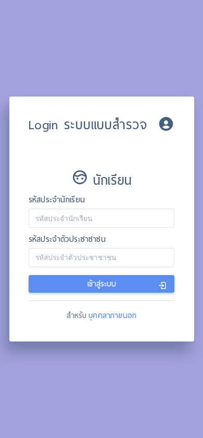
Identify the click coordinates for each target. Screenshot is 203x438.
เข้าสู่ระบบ (101, 284)
